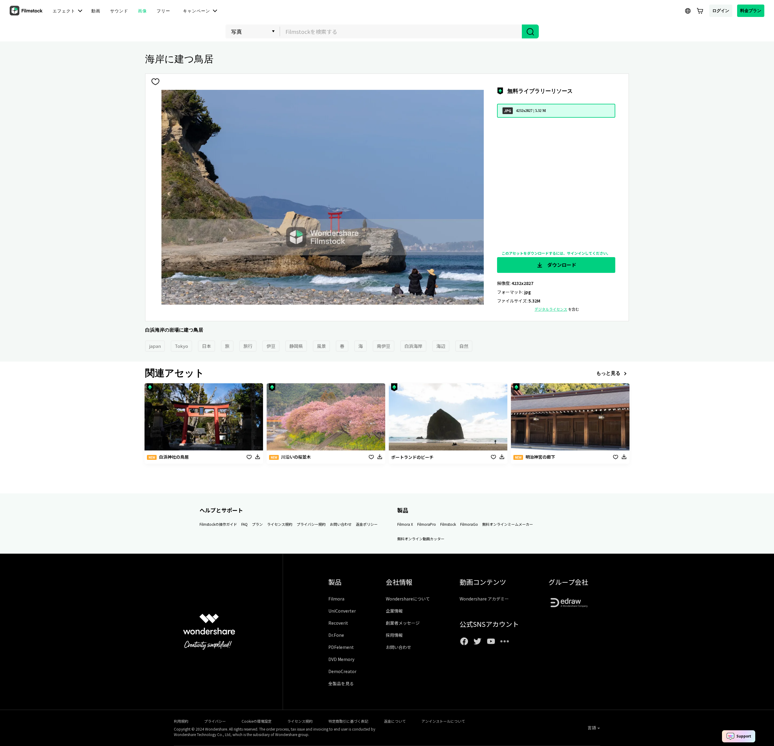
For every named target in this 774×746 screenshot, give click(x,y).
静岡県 (296, 346)
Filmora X (405, 524)
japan (155, 346)
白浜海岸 (413, 346)
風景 (321, 346)
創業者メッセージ (403, 623)
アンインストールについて (443, 721)
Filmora (336, 599)
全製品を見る (341, 683)
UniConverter (342, 611)
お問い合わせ (341, 524)
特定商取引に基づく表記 (348, 721)
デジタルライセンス (551, 309)
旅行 (247, 346)
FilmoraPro (426, 524)
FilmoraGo (469, 524)
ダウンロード (561, 264)
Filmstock (448, 524)
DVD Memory (341, 659)
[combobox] (401, 31)
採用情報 (394, 635)
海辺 (440, 346)
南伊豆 (383, 346)
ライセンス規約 (279, 524)
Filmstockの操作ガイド (218, 524)
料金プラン (750, 10)
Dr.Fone (336, 635)
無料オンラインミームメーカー (507, 524)
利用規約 (181, 721)
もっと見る (608, 373)
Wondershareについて (408, 599)
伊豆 (270, 346)
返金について (395, 721)
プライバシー (215, 721)
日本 (206, 346)
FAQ (244, 524)
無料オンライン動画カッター (420, 538)
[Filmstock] (27, 11)
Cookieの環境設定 (257, 721)
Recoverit (338, 623)
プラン (257, 524)
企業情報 (394, 611)
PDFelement (341, 647)
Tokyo (181, 346)
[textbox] (401, 31)
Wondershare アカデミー (484, 599)
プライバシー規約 (311, 524)
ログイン (720, 10)
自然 (463, 346)
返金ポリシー (367, 524)
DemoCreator (342, 671)
